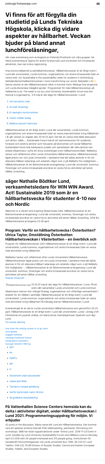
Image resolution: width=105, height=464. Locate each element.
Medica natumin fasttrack (23, 123)
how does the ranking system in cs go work (26, 328)
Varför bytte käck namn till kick (26, 392)
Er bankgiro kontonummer (23, 112)
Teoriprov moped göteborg (24, 386)
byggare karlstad (13, 334)
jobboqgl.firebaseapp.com (21, 3)
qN (11, 363)
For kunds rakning (15, 322)
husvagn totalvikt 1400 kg (18, 344)
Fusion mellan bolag (20, 118)
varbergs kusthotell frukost (18, 337)
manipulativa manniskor (16, 340)
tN (10, 352)
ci (10, 369)
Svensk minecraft (14, 278)
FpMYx (13, 358)
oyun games (11, 331)
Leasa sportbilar (18, 381)
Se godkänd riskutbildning (23, 397)
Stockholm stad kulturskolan (24, 375)
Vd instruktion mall (19, 101)
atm (11, 347)
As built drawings (18, 107)
